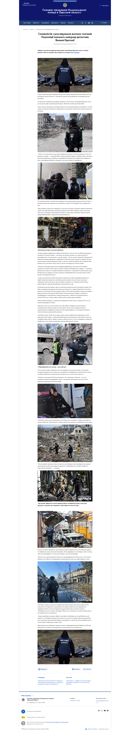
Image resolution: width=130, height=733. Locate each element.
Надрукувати (44, 669)
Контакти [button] (71, 23)
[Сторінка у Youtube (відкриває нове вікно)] (89, 23)
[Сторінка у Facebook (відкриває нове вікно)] (82, 23)
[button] (27, 696)
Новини (32, 29)
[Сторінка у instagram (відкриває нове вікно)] (92, 23)
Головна (25, 29)
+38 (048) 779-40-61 (75, 700)
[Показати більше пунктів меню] (80, 22)
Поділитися (77, 669)
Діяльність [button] (36, 23)
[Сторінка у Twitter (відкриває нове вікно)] (86, 23)
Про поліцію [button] (27, 23)
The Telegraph (75, 52)
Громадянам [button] (45, 23)
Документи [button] (54, 23)
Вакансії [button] (63, 23)
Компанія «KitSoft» (92, 729)
